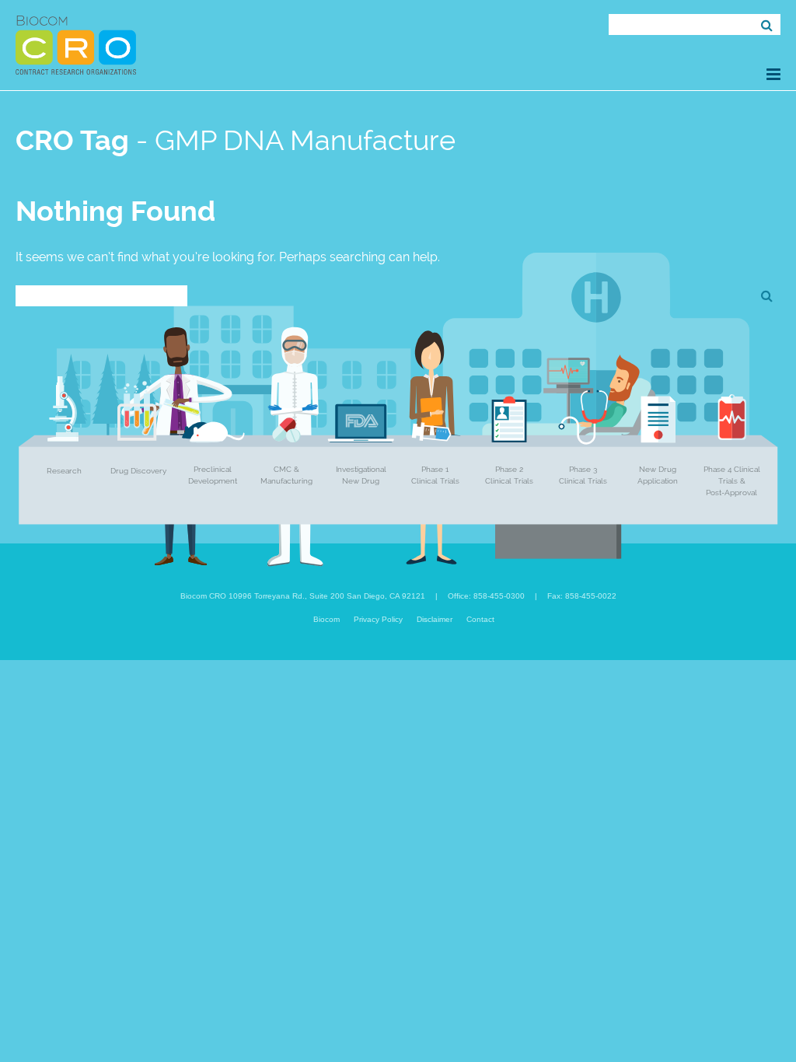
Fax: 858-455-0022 (581, 596)
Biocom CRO (76, 45)
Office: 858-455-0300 (486, 596)
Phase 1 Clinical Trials (435, 475)
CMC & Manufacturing (286, 475)
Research (64, 470)
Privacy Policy (378, 619)
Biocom (326, 619)
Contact (480, 619)
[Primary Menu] (773, 74)
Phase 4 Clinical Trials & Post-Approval (731, 481)
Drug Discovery (138, 470)
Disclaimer (434, 619)
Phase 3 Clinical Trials (583, 475)
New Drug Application (657, 475)
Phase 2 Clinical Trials (509, 475)
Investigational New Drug (361, 475)
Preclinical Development (212, 475)
